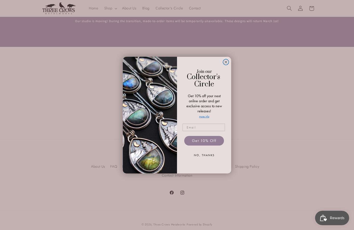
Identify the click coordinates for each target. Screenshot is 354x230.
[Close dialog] (226, 62)
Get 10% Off (204, 140)
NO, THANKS (204, 155)
